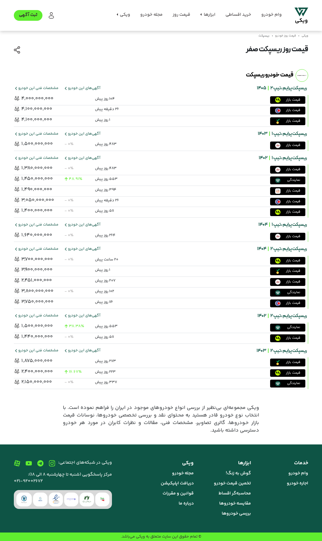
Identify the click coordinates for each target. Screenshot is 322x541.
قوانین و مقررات (178, 493)
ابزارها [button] (209, 14)
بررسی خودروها (236, 513)
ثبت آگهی (28, 15)
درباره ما (186, 503)
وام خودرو (271, 14)
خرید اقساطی (238, 14)
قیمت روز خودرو (285, 36)
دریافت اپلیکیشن (177, 483)
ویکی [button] (124, 14)
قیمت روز (181, 14)
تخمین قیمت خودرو (232, 483)
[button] (50, 15)
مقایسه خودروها (235, 503)
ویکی (305, 36)
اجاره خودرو (297, 483)
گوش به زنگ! (238, 473)
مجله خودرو (151, 14)
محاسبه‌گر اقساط (235, 493)
